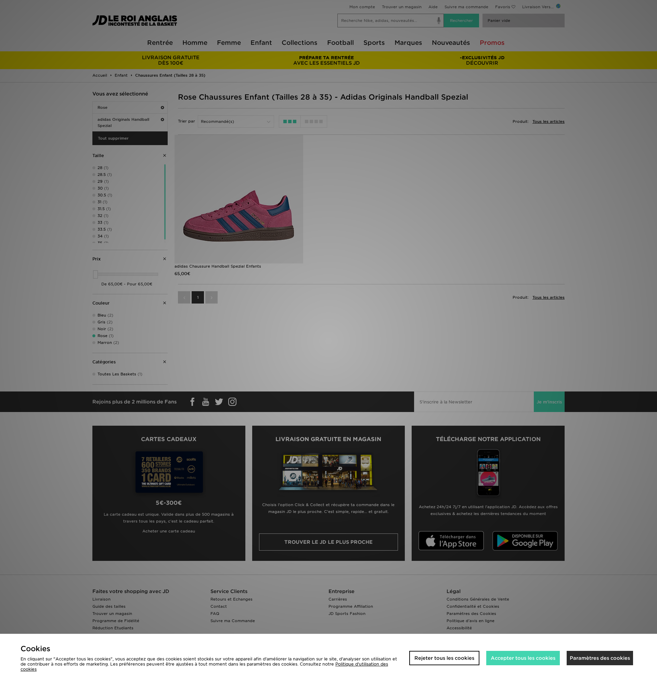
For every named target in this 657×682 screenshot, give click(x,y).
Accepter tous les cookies (523, 658)
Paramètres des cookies (600, 658)
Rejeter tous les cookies (444, 658)
